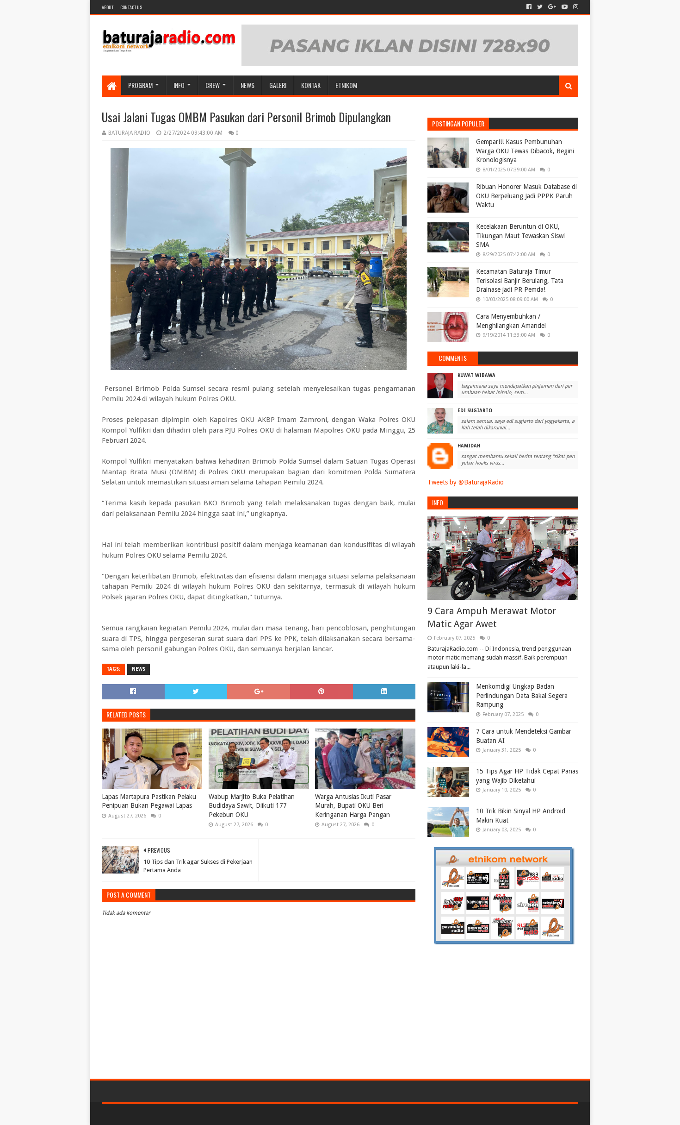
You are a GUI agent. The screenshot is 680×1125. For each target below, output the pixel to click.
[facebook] (529, 7)
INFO (179, 85)
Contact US (131, 7)
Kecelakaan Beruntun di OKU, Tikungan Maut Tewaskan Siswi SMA (520, 235)
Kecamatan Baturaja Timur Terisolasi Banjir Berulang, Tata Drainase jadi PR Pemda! (519, 280)
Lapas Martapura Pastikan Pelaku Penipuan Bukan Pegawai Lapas (149, 801)
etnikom (346, 85)
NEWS (247, 85)
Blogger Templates (206, 1114)
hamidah (468, 445)
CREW (212, 85)
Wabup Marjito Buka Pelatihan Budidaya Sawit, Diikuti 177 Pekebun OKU (252, 805)
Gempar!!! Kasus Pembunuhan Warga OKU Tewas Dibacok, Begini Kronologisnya (525, 150)
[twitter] (539, 7)
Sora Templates (153, 1114)
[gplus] (552, 7)
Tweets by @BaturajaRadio (465, 482)
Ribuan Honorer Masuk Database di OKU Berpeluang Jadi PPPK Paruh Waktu (526, 195)
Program (140, 85)
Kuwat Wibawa (476, 375)
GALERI (277, 85)
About (107, 7)
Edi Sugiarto (474, 410)
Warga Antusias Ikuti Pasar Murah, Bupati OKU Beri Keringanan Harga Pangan (353, 805)
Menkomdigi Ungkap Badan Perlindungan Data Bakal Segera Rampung (522, 695)
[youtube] (564, 7)
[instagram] (574, 7)
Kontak (311, 85)
